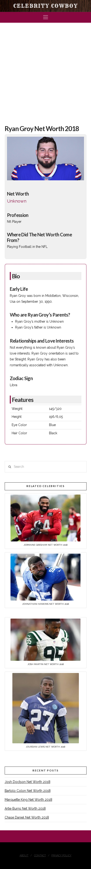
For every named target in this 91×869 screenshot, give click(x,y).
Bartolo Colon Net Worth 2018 (28, 791)
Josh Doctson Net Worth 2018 (27, 782)
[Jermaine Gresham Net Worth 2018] (45, 517)
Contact (40, 855)
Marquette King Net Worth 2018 (28, 799)
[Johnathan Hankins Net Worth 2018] (45, 576)
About (24, 855)
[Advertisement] (45, 71)
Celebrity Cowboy (45, 5)
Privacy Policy (61, 855)
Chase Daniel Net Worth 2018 (27, 817)
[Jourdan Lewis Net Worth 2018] (45, 708)
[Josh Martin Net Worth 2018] (45, 639)
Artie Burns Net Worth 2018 (25, 808)
